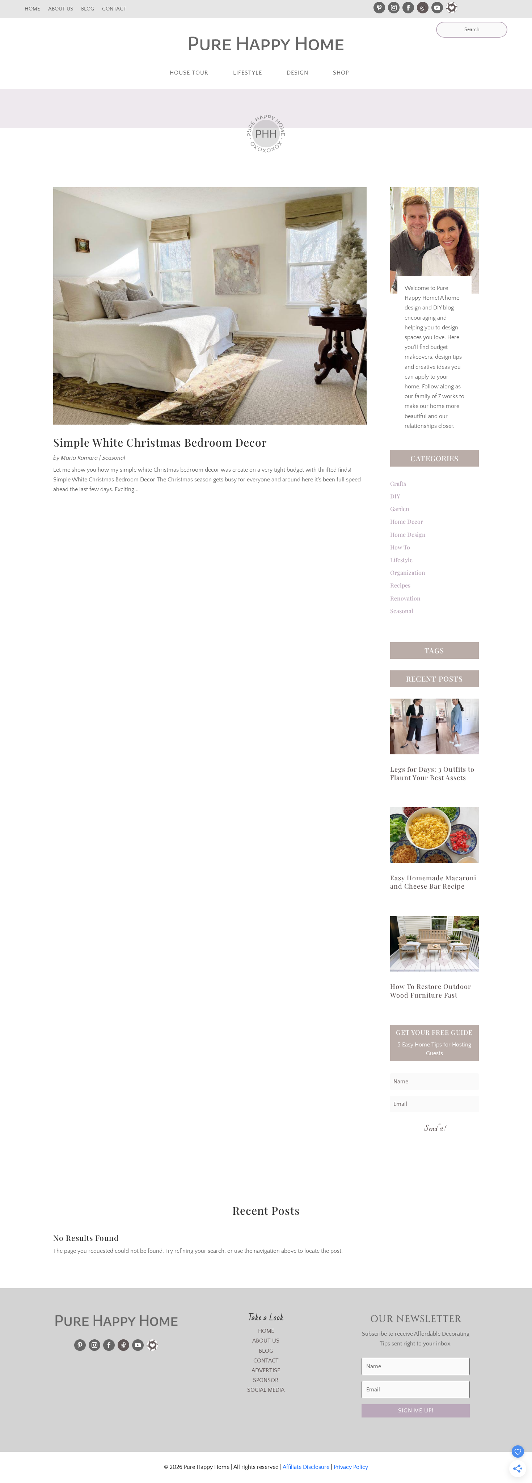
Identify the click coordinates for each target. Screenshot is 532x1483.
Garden (399, 509)
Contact (114, 9)
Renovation (405, 598)
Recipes (400, 585)
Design (297, 73)
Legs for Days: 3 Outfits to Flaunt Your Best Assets (432, 773)
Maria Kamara (79, 458)
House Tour (189, 73)
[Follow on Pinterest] (379, 7)
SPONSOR (266, 1380)
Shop (341, 73)
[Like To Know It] (451, 7)
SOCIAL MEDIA (265, 1390)
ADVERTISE (266, 1370)
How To (400, 547)
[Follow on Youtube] (437, 7)
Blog (87, 9)
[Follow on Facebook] (408, 7)
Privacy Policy (351, 1467)
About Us (60, 9)
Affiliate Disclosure (306, 1467)
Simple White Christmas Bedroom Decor (160, 442)
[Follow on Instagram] (394, 7)
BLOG (266, 1351)
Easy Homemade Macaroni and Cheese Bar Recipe (433, 881)
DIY (395, 496)
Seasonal (113, 458)
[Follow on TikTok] (422, 7)
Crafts (398, 483)
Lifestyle (247, 73)
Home (32, 9)
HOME (266, 1331)
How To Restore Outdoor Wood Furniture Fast (430, 990)
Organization (407, 572)
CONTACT (266, 1360)
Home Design (408, 534)
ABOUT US (265, 1340)
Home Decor (406, 521)
